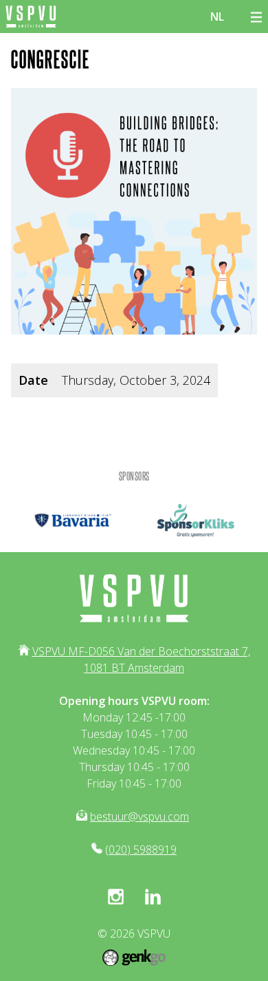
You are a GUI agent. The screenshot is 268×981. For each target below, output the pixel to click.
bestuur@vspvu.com (139, 816)
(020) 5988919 (141, 849)
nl (217, 16)
